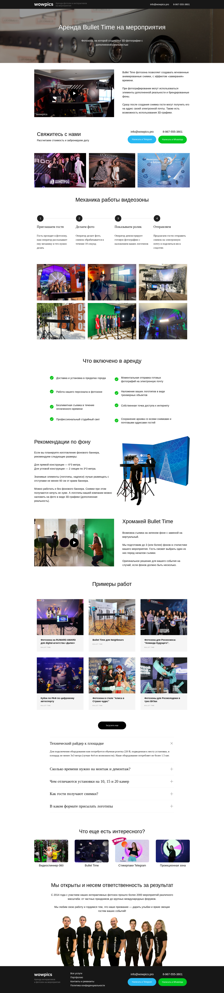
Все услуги (76, 973)
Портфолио (76, 977)
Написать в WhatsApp (172, 139)
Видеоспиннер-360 (51, 865)
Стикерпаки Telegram (132, 865)
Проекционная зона (173, 865)
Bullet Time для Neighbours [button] (108, 640)
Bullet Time (92, 865)
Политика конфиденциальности (87, 985)
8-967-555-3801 (181, 4)
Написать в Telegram (142, 139)
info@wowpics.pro (159, 4)
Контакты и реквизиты (82, 981)
